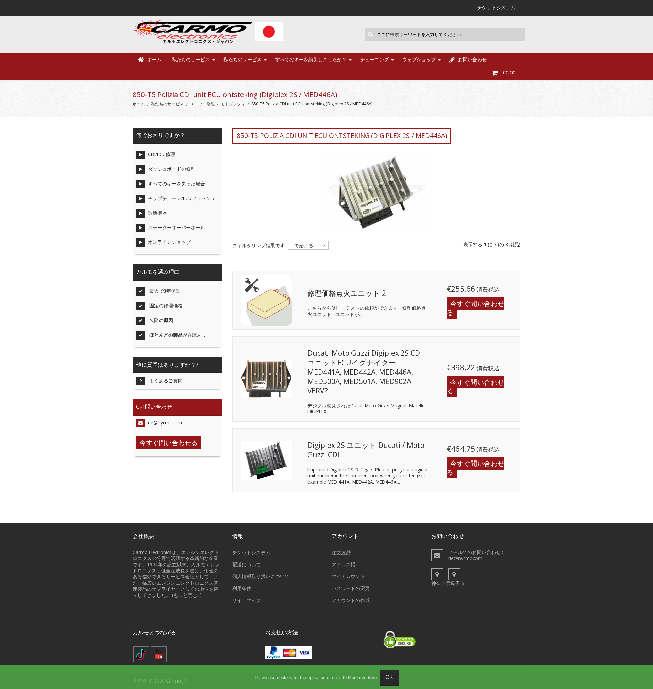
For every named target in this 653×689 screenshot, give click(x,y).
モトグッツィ (233, 104)
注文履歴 (341, 552)
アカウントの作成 (351, 600)
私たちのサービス (191, 59)
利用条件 (241, 588)
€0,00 (509, 72)
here (372, 677)
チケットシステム (251, 552)
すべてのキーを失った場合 (176, 183)
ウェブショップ (419, 59)
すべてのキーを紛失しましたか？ (311, 59)
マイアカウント (348, 576)
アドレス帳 (343, 564)
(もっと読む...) (187, 595)
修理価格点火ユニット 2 (346, 293)
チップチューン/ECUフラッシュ (181, 198)
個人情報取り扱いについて (260, 576)
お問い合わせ (472, 59)
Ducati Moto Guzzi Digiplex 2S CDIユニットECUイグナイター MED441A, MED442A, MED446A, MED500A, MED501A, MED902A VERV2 (364, 372)
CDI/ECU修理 (161, 154)
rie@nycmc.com (165, 422)
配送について (246, 564)
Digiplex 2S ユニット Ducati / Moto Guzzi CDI (365, 449)
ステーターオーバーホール (176, 227)
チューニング (374, 59)
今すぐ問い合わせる (475, 308)
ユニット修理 (202, 104)
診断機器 (157, 212)
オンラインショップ (169, 242)
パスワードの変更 (351, 588)
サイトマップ (246, 600)
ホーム (154, 59)
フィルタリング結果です (258, 245)
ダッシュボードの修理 (172, 169)
